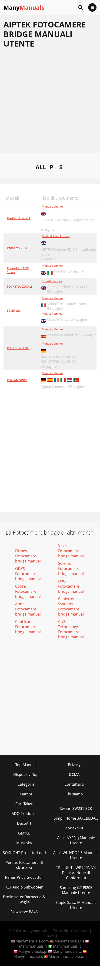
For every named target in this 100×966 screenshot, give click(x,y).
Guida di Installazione (56, 236)
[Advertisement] (50, 103)
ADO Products (24, 813)
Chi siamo (74, 794)
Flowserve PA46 (24, 911)
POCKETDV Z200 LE (20, 287)
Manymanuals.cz (67, 951)
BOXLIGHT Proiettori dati (24, 852)
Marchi (26, 794)
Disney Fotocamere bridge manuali (28, 556)
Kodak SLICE (76, 828)
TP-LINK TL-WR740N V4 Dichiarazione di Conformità (76, 872)
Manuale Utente (52, 207)
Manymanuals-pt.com (68, 956)
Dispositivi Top (26, 774)
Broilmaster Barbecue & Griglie (24, 899)
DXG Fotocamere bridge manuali (71, 586)
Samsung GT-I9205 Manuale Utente (76, 890)
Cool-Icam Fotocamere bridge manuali (28, 626)
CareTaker (24, 803)
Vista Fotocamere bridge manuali (71, 551)
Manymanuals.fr (33, 946)
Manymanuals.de (69, 941)
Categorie (25, 784)
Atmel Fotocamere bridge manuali (28, 609)
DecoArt (24, 823)
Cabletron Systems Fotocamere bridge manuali (71, 606)
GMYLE (24, 833)
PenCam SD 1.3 (17, 248)
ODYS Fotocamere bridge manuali (28, 573)
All (41, 167)
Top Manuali (26, 764)
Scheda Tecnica (52, 281)
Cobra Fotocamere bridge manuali (28, 591)
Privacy (74, 764)
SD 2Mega (13, 311)
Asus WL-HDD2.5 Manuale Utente (76, 855)
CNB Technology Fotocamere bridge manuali (71, 629)
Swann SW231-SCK (76, 808)
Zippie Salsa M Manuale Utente (76, 905)
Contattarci (74, 784)
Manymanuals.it (67, 946)
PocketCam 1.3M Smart (18, 270)
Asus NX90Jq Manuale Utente (76, 840)
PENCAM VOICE (17, 380)
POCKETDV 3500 (18, 348)
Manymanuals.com (32, 941)
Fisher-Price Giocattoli (24, 877)
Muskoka (24, 842)
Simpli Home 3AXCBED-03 (76, 818)
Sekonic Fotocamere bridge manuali (71, 568)
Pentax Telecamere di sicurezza (24, 865)
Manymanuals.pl (32, 951)
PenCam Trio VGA (18, 218)
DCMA (74, 774)
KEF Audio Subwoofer (24, 887)
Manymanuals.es (28, 956)
